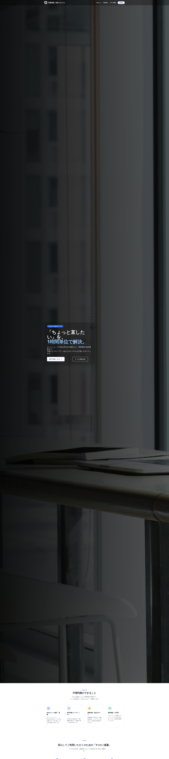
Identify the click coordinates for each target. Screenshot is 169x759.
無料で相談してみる (54, 359)
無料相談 (121, 2)
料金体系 (105, 2)
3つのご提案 (113, 2)
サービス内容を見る (80, 359)
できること (98, 2)
